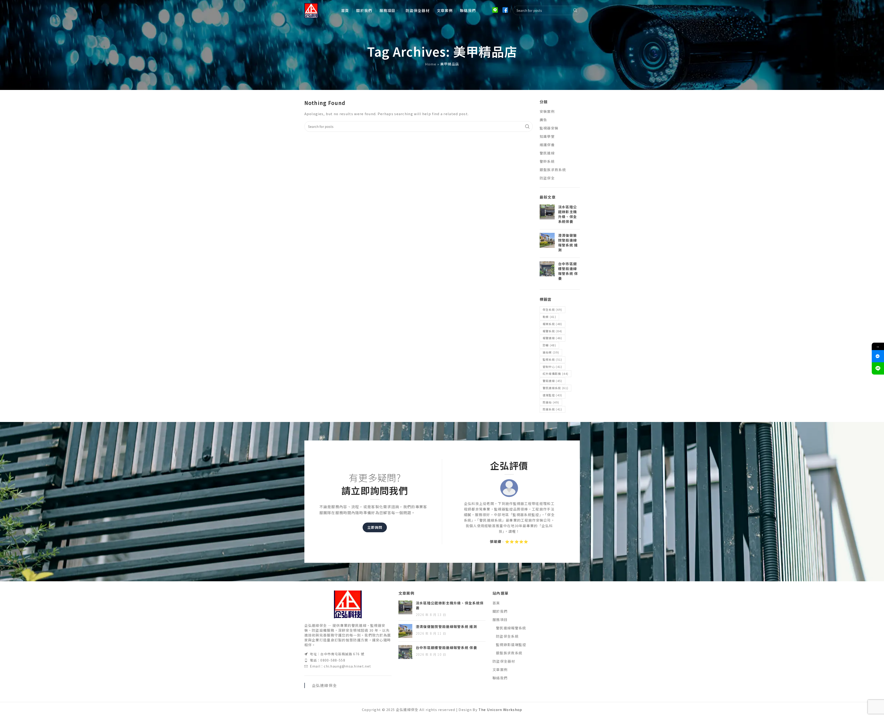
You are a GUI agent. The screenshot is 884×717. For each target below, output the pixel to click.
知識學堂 (547, 136)
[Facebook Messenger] (878, 356)
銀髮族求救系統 (553, 169)
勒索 (549, 317)
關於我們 (500, 611)
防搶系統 (552, 409)
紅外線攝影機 (555, 373)
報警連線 (552, 338)
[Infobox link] (495, 10)
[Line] (878, 368)
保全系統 (552, 309)
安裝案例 (547, 111)
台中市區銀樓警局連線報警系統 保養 (568, 271)
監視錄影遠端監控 (511, 644)
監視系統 (552, 359)
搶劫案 (551, 352)
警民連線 (547, 153)
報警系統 (552, 331)
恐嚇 (549, 345)
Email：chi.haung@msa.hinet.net (340, 666)
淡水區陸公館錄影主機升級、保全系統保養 (567, 214)
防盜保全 (547, 177)
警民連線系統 (555, 388)
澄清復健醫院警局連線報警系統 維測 (568, 242)
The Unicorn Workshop (500, 709)
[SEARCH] (575, 10)
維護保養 (547, 144)
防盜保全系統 (507, 636)
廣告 (543, 119)
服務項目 (500, 619)
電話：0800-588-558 (328, 660)
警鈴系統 (547, 161)
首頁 (496, 602)
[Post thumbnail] (547, 215)
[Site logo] (311, 9)
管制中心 (552, 367)
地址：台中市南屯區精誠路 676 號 (337, 654)
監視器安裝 (549, 128)
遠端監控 (552, 395)
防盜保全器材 (503, 661)
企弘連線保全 (324, 685)
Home (430, 64)
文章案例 (500, 669)
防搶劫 (551, 402)
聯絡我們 (500, 677)
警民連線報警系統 (511, 627)
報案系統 (552, 324)
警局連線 (552, 381)
